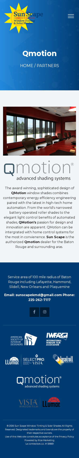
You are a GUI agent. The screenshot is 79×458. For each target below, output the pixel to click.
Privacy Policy (66, 436)
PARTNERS (48, 65)
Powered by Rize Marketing (39, 440)
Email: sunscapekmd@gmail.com (33, 295)
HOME (26, 65)
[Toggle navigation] (71, 16)
